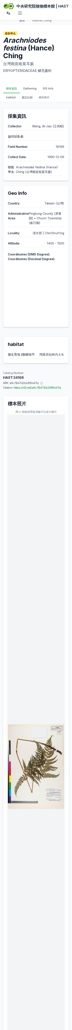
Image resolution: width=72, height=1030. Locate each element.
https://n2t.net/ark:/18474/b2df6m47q (37, 387)
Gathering (29, 88)
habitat (11, 97)
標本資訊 (11, 88)
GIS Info (48, 88)
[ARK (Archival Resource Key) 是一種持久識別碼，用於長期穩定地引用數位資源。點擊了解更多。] (41, 383)
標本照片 (44, 97)
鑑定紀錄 (27, 97)
